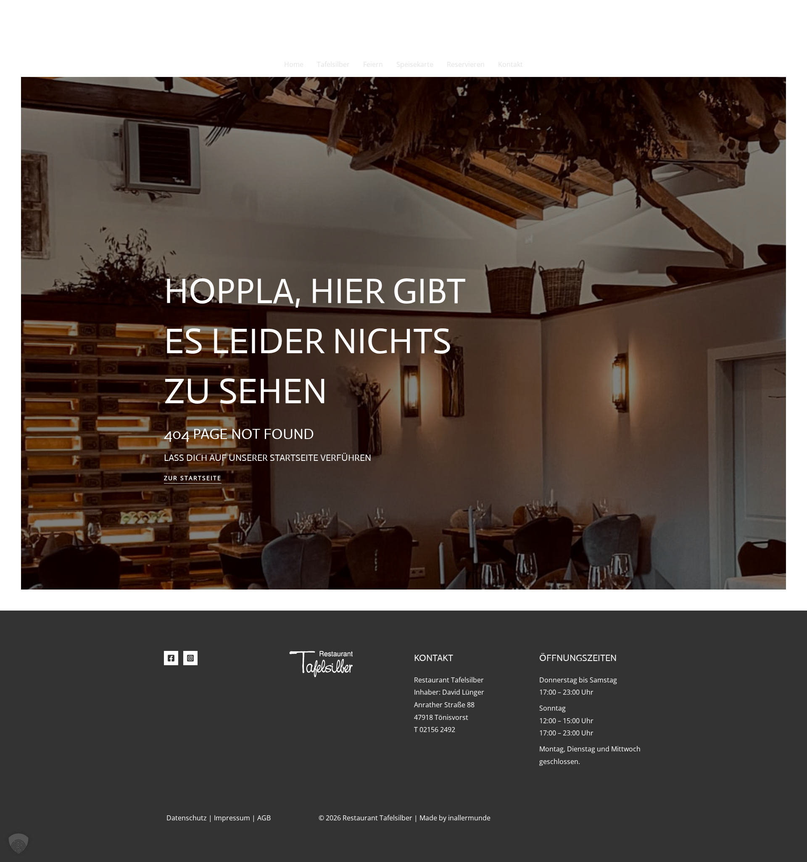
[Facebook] (171, 658)
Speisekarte (414, 64)
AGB (264, 817)
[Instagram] (190, 658)
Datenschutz (186, 817)
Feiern (373, 64)
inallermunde (469, 817)
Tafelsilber (333, 64)
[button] (18, 843)
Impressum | (235, 817)
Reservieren (466, 64)
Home (293, 64)
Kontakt (510, 64)
